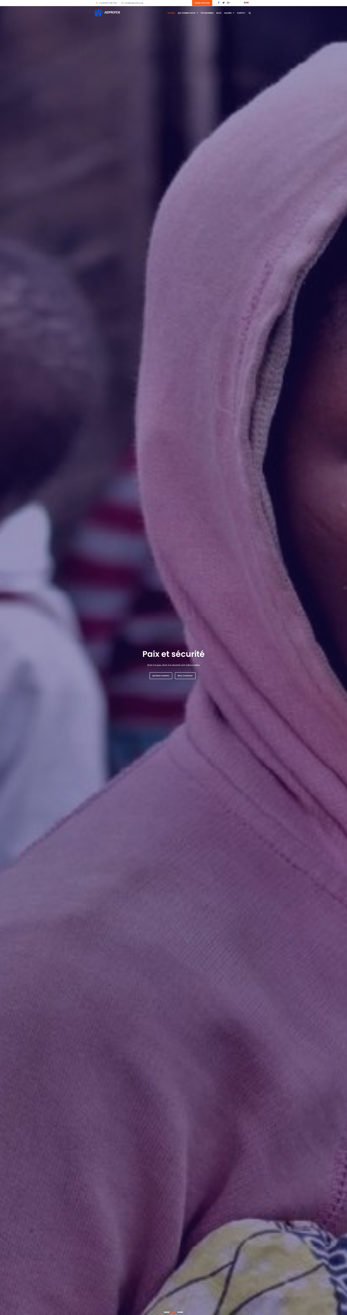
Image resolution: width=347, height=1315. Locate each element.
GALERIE (228, 13)
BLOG (218, 13)
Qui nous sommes (160, 675)
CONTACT (241, 13)
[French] (247, 2)
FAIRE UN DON (202, 3)
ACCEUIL (171, 13)
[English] (245, 2)
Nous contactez (185, 675)
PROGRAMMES (207, 13)
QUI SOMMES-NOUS (186, 13)
